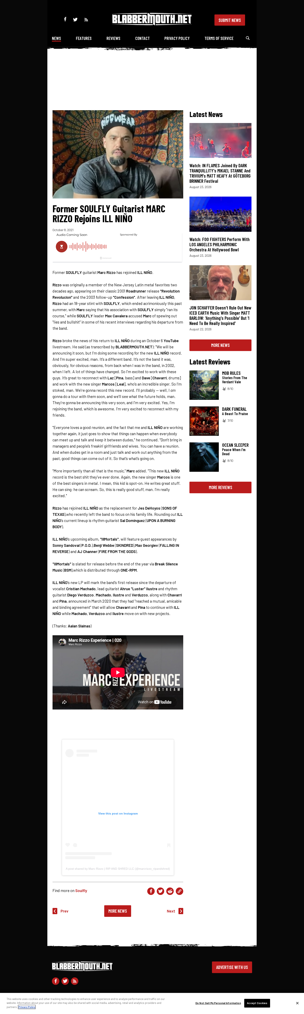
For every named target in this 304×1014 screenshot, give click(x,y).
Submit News (230, 20)
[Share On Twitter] (160, 891)
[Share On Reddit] (170, 891)
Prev (64, 911)
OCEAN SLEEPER (235, 445)
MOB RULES (231, 373)
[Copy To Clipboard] (179, 891)
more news (220, 345)
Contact (142, 38)
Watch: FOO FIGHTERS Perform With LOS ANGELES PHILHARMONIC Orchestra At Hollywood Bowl (219, 244)
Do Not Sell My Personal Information (218, 1003)
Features (84, 38)
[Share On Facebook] (151, 891)
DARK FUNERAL (234, 409)
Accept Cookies (257, 1003)
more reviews (220, 487)
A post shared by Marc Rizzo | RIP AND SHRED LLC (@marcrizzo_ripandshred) (118, 868)
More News (117, 911)
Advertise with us (232, 967)
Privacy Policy (177, 38)
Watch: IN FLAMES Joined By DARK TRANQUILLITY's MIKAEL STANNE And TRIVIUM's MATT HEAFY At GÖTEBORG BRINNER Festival (220, 173)
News (56, 38)
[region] (152, 1003)
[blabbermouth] (152, 23)
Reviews (113, 38)
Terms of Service (219, 38)
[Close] (297, 1003)
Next (171, 911)
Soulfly (81, 890)
